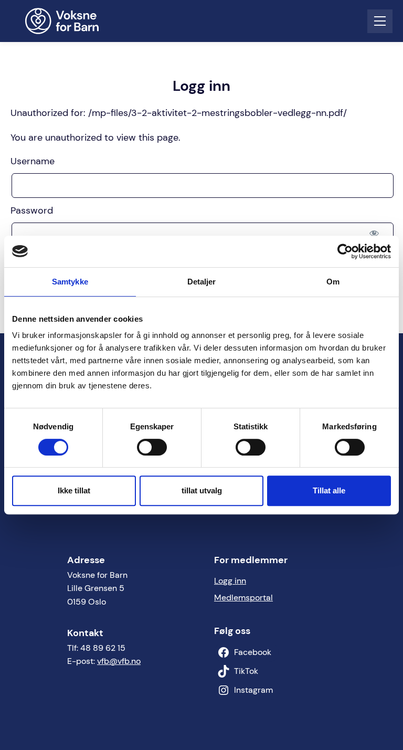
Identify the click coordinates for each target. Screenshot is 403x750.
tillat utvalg (202, 490)
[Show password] (374, 232)
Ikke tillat (74, 490)
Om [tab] (333, 281)
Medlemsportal (243, 597)
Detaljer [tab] (201, 281)
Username (32, 161)
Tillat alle (329, 490)
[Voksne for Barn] (68, 21)
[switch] (152, 447)
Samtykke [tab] (70, 281)
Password (31, 210)
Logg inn (230, 580)
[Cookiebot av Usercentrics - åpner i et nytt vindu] (345, 251)
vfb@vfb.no (119, 661)
